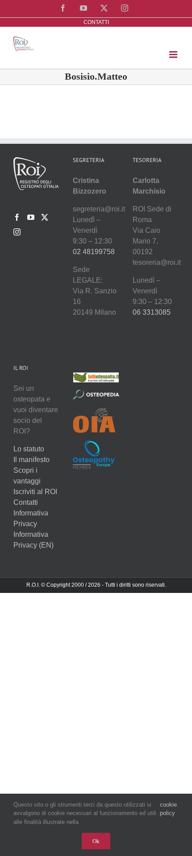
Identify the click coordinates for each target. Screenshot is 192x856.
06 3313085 (152, 312)
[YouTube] (30, 217)
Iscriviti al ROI (35, 491)
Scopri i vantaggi (27, 476)
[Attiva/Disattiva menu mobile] (174, 54)
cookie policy (168, 809)
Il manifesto (31, 459)
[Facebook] (17, 217)
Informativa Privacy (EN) (33, 540)
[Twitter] (44, 217)
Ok (96, 841)
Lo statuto (28, 449)
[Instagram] (17, 231)
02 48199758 (94, 252)
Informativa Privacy (30, 518)
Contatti (25, 502)
